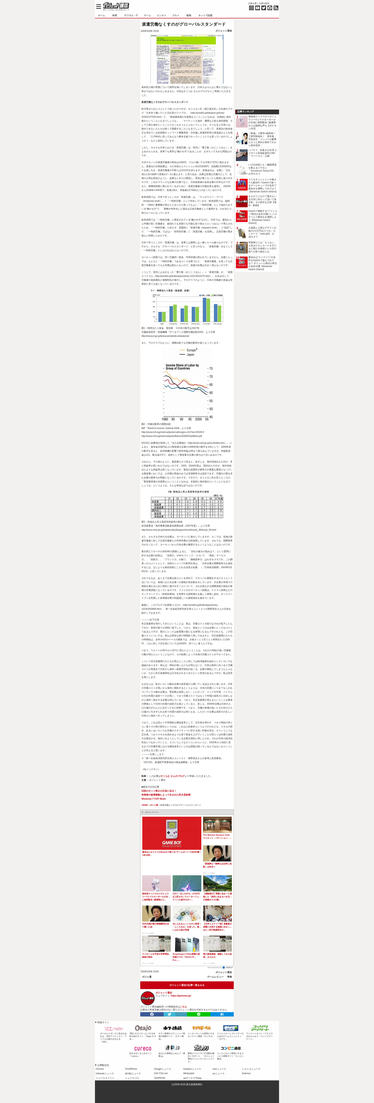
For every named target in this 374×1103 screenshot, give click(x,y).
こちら (183, 1006)
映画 (114, 15)
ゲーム (147, 15)
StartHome (159, 1078)
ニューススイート (105, 1078)
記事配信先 (103, 1065)
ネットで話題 (205, 15)
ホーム (101, 15)
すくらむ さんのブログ (173, 776)
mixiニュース (219, 1069)
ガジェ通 (146, 977)
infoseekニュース (105, 1073)
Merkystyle (188, 1073)
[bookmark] (222, 1014)
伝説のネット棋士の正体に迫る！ (158, 791)
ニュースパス (132, 1078)
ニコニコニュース (251, 1069)
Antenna (246, 1073)
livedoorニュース (192, 1069)
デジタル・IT (131, 15)
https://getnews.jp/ (181, 995)
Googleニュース (162, 1069)
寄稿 (229, 977)
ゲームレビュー (215, 977)
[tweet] (169, 1014)
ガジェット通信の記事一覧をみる (187, 985)
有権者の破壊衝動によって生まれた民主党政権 (166, 794)
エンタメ (161, 15)
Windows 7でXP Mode (153, 799)
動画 (189, 15)
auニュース (219, 1073)
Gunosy (100, 1069)
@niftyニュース (133, 1073)
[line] (198, 1014)
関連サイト (103, 1022)
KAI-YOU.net (161, 1073)
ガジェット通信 (223, 30)
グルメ (175, 15)
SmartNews (131, 1069)
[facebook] (152, 1014)
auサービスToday (192, 1078)
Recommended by (215, 967)
